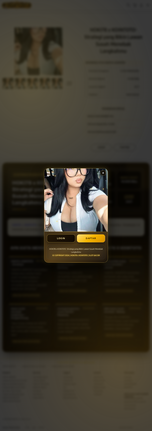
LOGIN (61, 238)
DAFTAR (91, 238)
